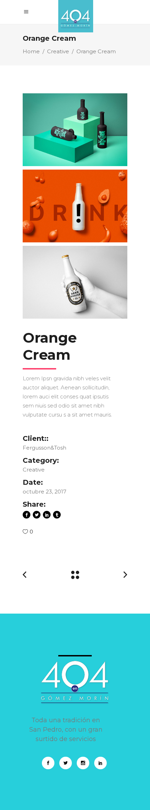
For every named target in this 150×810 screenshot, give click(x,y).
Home (31, 51)
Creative (58, 51)
